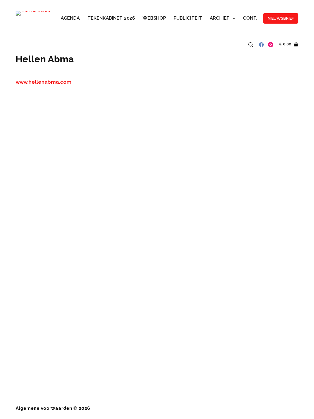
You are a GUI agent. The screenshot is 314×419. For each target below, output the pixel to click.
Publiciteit (188, 18)
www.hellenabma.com (43, 82)
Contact (254, 18)
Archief (219, 18)
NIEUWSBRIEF (281, 18)
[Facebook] (261, 44)
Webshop (154, 18)
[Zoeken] (250, 44)
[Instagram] (270, 44)
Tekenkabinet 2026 (111, 18)
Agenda (70, 18)
